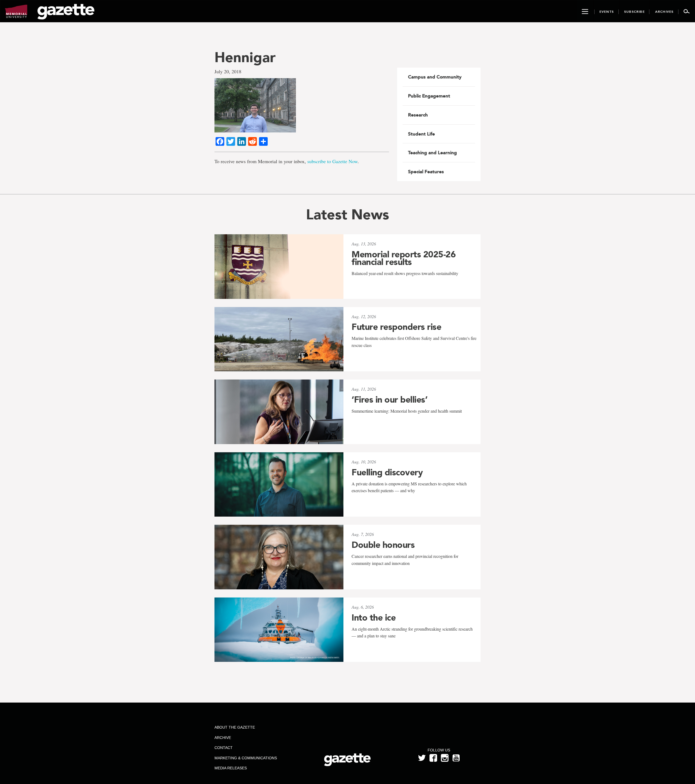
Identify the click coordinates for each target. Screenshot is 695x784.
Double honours (383, 545)
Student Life (421, 134)
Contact (223, 747)
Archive (222, 737)
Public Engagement (429, 96)
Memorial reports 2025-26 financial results (404, 258)
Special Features (426, 171)
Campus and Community (435, 77)
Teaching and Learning (432, 152)
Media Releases (230, 768)
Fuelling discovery (387, 472)
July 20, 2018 (227, 71)
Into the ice (374, 617)
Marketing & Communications (245, 758)
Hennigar (245, 57)
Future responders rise (396, 327)
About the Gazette (234, 727)
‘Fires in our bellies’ (389, 399)
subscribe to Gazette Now (332, 161)
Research (418, 115)
